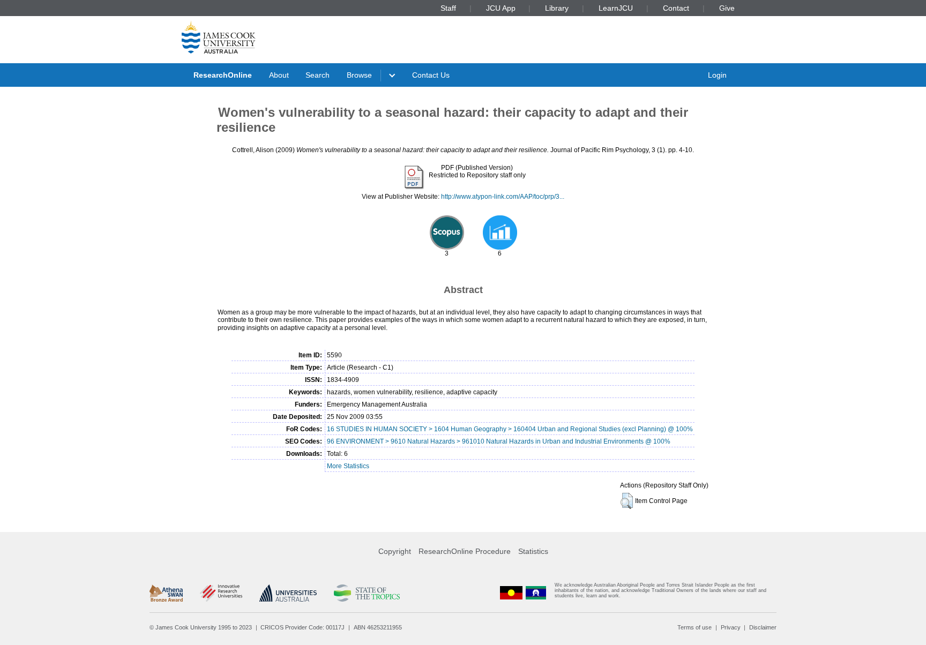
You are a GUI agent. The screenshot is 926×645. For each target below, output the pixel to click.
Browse (359, 75)
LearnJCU (616, 8)
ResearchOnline (222, 75)
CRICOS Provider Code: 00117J (302, 627)
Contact (676, 8)
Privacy (731, 627)
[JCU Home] (219, 37)
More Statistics (348, 466)
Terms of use (694, 627)
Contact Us (431, 75)
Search (317, 75)
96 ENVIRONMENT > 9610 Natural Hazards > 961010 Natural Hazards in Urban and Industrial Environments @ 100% (498, 441)
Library (557, 8)
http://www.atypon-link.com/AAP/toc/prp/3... (502, 196)
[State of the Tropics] (366, 593)
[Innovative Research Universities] (221, 593)
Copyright (394, 551)
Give (727, 8)
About (279, 75)
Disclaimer (762, 627)
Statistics (533, 551)
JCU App (501, 8)
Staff (448, 8)
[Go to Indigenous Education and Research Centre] (511, 592)
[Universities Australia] (288, 593)
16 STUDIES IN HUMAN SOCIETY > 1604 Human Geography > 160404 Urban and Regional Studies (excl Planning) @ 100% (510, 429)
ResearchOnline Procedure (465, 551)
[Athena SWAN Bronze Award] (166, 593)
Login (717, 75)
